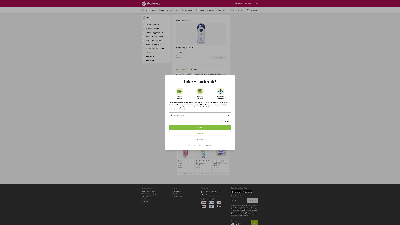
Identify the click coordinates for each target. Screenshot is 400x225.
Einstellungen (200, 139)
